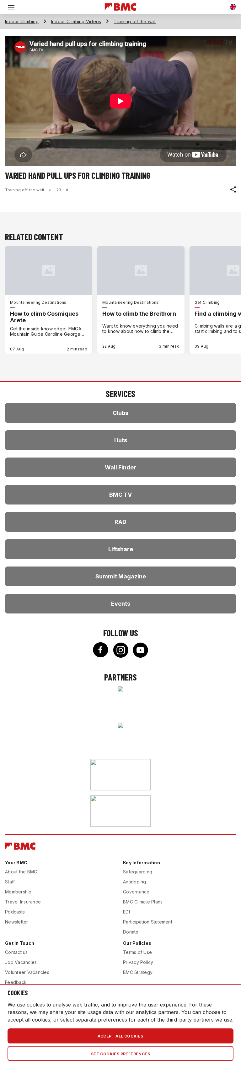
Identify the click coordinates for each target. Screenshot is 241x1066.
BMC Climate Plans (143, 901)
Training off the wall (135, 21)
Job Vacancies (21, 962)
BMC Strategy (138, 972)
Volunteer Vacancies (27, 972)
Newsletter (16, 921)
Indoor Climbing (22, 21)
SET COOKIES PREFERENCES (120, 1054)
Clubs (120, 413)
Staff (10, 881)
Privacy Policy (138, 962)
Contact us (16, 952)
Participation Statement (147, 921)
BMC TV (120, 494)
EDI (126, 911)
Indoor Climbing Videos (76, 21)
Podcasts (15, 911)
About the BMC (21, 871)
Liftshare (120, 549)
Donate (131, 931)
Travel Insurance (23, 901)
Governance (136, 891)
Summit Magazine (120, 576)
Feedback (16, 982)
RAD (120, 522)
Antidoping (134, 881)
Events (120, 603)
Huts (120, 440)
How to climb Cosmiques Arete (44, 316)
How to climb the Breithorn (139, 313)
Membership (18, 891)
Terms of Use (137, 952)
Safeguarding (137, 871)
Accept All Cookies (120, 1036)
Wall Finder (120, 467)
